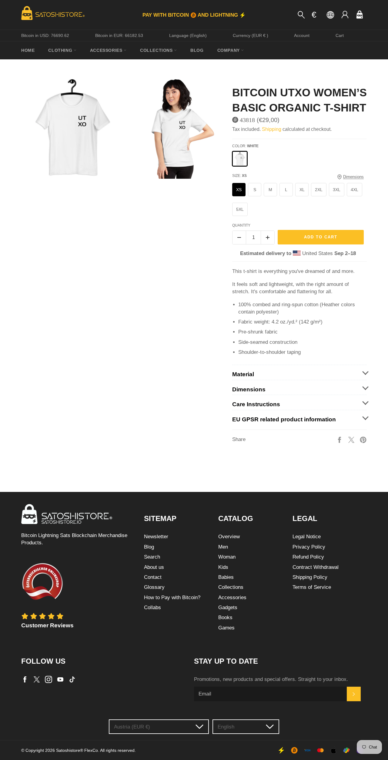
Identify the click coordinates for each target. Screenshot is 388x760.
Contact (153, 577)
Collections (157, 50)
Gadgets (227, 607)
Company (229, 50)
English (226, 727)
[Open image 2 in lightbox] (175, 128)
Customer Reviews (47, 625)
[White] (239, 158)
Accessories (107, 50)
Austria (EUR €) (132, 727)
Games (226, 628)
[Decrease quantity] (239, 237)
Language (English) (188, 35)
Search (152, 557)
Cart (340, 35)
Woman (227, 557)
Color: (245, 146)
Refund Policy (308, 557)
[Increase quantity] (267, 237)
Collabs (152, 607)
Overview (229, 536)
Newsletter (156, 536)
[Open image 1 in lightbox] (71, 128)
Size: (239, 176)
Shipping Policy (310, 577)
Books (225, 617)
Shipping (271, 129)
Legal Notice (307, 536)
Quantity (241, 225)
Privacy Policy (309, 547)
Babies (226, 577)
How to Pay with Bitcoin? (172, 597)
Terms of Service (312, 587)
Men (223, 547)
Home (28, 50)
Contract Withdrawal (316, 567)
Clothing (60, 50)
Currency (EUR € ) (250, 35)
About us (154, 567)
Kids (223, 567)
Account (301, 35)
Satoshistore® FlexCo (77, 750)
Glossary (154, 587)
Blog (196, 50)
